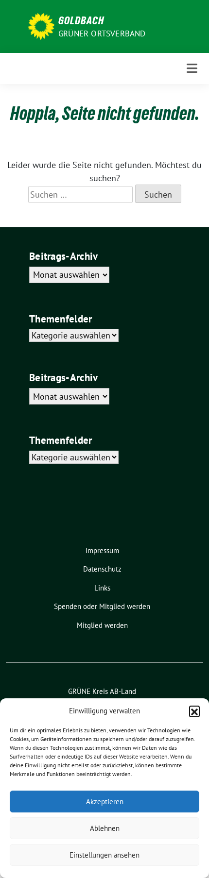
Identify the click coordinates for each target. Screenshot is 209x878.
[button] (194, 711)
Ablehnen (105, 828)
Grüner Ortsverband (102, 33)
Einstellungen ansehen (104, 855)
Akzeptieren (104, 801)
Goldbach (81, 20)
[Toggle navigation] (192, 68)
